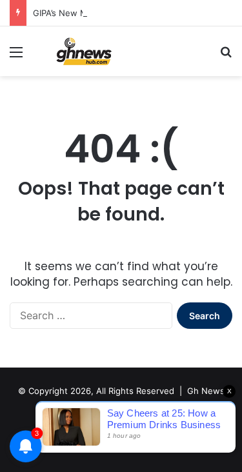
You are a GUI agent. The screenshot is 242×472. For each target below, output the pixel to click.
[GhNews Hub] (84, 51)
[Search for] (225, 56)
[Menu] (16, 56)
